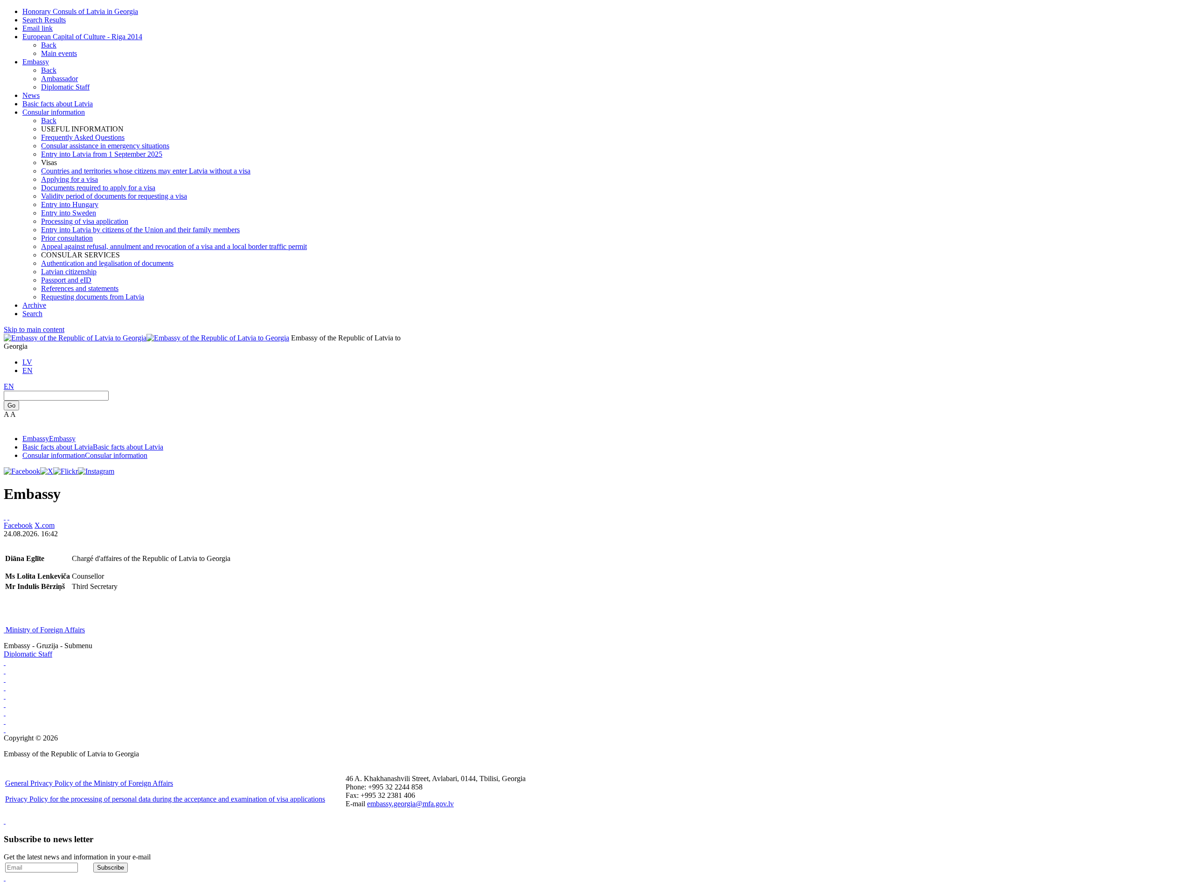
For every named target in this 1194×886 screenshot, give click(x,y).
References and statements (79, 288)
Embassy (35, 62)
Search (32, 314)
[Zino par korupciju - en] (5, 696)
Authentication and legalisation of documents (107, 263)
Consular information (53, 112)
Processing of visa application (84, 221)
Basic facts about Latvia (57, 104)
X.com (45, 525)
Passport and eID (66, 280)
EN (27, 370)
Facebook (18, 525)
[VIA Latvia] (5, 713)
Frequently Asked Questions (83, 137)
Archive (34, 305)
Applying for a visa (69, 179)
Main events (59, 53)
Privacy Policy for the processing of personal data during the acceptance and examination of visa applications (165, 799)
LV (27, 362)
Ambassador (59, 79)
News (31, 95)
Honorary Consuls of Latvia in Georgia (80, 11)
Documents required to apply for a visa (98, 188)
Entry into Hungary (69, 204)
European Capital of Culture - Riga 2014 (82, 37)
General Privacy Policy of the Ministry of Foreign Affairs (89, 783)
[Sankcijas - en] (5, 671)
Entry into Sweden (68, 213)
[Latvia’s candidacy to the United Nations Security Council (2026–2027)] (5, 721)
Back (48, 45)
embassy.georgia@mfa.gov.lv (410, 804)
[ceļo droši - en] (5, 679)
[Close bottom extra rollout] (5, 878)
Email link (37, 28)
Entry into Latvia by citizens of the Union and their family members (140, 230)
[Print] (5, 517)
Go (11, 405)
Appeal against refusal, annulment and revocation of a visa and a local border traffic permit (174, 246)
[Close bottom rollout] (5, 821)
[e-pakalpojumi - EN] (5, 662)
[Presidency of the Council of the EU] (5, 704)
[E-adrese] (5, 688)
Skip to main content (34, 329)
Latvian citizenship (69, 272)
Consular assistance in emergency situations (105, 146)
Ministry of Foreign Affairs (45, 630)
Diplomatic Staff (65, 87)
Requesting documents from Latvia (92, 297)
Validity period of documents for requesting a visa (114, 196)
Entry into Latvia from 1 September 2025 (101, 154)
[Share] (8, 517)
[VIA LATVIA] (5, 730)
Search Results (44, 20)
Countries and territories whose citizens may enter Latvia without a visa (145, 171)
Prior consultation (67, 238)
